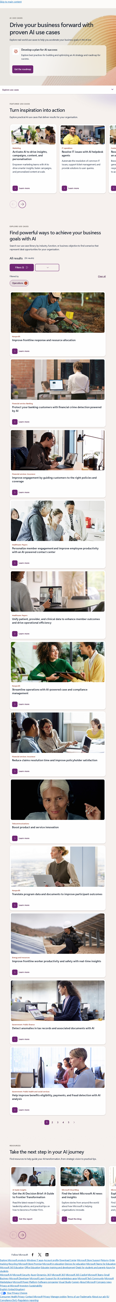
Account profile (51, 1260)
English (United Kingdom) (12, 1289)
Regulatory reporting (28, 1300)
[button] (58, 89)
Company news (103, 1281)
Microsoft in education (53, 1263)
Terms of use (73, 1296)
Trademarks (86, 1296)
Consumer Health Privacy (12, 1296)
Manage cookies (59, 1296)
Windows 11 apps (35, 1260)
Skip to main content (11, 1)
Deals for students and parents (91, 1267)
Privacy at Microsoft (9, 1285)
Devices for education (75, 1263)
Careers (75, 1281)
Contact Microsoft (34, 1296)
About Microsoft (88, 1281)
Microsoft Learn (37, 1278)
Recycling (13, 1263)
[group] (33, 159)
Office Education (32, 1267)
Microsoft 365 (58, 1274)
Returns (105, 1260)
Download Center (68, 1260)
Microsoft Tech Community (90, 1278)
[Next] (74, 1122)
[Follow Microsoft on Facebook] (32, 1254)
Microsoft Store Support (88, 1260)
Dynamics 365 (44, 1274)
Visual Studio (65, 1281)
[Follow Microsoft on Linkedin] (47, 1254)
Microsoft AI (6, 1274)
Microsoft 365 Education (12, 1267)
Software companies (48, 1281)
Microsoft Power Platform (25, 1281)
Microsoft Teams (95, 1274)
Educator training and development (58, 1267)
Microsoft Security (21, 1274)
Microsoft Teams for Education (101, 1263)
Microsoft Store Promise (30, 1263)
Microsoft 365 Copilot (76, 1274)
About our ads (99, 1296)
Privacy (46, 1296)
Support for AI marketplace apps (61, 1278)
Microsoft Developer (19, 1278)
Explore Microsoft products (13, 1260)
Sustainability (35, 1285)
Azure (33, 1274)
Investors (24, 1285)
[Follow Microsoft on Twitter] (39, 1254)
